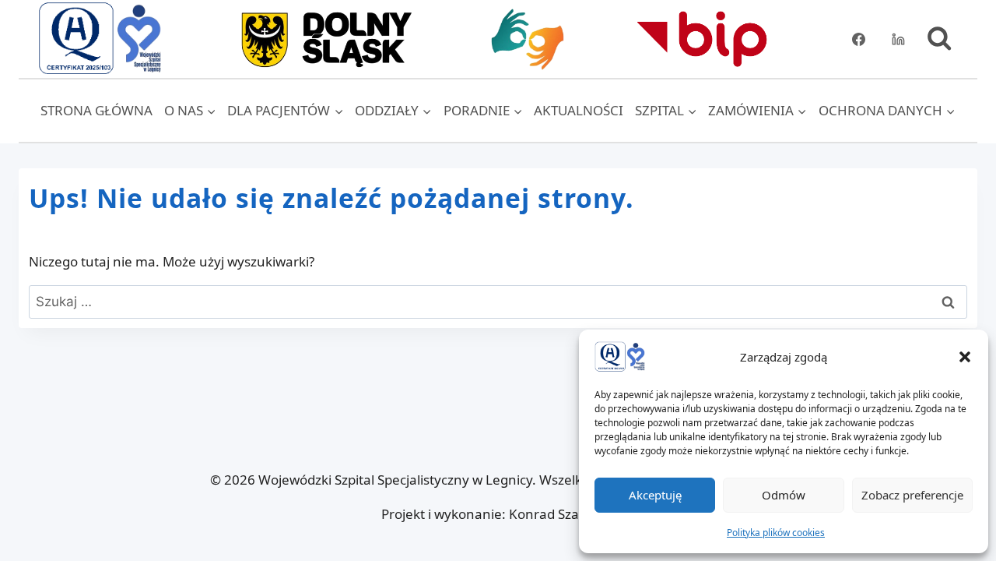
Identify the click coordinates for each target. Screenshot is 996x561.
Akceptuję (655, 495)
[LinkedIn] (899, 39)
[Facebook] (859, 39)
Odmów (783, 495)
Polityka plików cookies (776, 532)
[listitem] (325, 39)
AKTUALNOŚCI (578, 110)
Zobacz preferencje (912, 495)
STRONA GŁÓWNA (96, 110)
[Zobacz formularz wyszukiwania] (939, 38)
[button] (965, 357)
